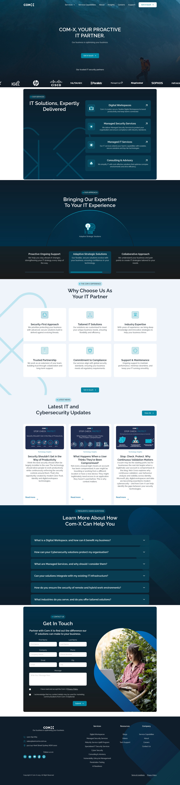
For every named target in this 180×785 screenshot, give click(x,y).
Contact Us (146, 746)
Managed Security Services (97, 738)
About (101, 5)
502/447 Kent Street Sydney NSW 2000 (42, 745)
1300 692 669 (32, 737)
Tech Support (125, 742)
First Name (43, 640)
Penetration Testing (97, 762)
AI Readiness (97, 766)
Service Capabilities (87, 5)
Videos (125, 738)
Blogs (125, 734)
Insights (111, 5)
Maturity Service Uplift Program (97, 742)
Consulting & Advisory (97, 754)
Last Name (73, 640)
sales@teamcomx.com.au (36, 741)
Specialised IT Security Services (97, 746)
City (72, 660)
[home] (28, 4)
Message (57, 671)
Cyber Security (97, 750)
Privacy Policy (72, 689)
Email (43, 660)
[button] (70, 5)
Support (131, 5)
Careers (121, 5)
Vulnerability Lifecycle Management (97, 758)
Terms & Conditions (138, 775)
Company (43, 650)
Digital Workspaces (97, 734)
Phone (72, 650)
